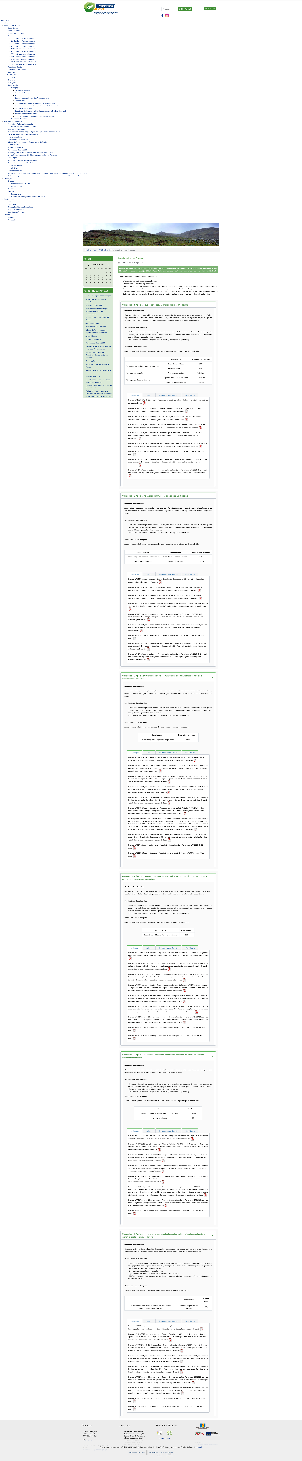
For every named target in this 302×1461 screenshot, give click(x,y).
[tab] (134, 395)
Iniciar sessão (210, 9)
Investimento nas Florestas (96, 327)
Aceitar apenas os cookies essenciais (161, 1452)
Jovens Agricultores (93, 323)
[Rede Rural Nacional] (159, 1434)
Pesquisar (186, 9)
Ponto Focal (165, 1438)
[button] (168, 305)
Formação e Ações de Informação (98, 296)
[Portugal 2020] (199, 1434)
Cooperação (90, 361)
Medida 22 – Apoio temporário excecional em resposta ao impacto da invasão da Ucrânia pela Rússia (99, 393)
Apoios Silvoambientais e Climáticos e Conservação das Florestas (97, 354)
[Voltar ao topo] (298, 1457)
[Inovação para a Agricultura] (169, 1434)
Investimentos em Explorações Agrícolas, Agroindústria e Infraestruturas (97, 311)
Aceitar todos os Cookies (137, 1452)
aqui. (200, 1447)
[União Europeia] (212, 1434)
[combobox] (169, 9)
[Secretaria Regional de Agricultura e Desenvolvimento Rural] (203, 1426)
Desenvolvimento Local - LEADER (98, 370)
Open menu (4, 20)
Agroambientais (91, 336)
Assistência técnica (93, 376)
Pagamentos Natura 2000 (95, 343)
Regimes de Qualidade (94, 305)
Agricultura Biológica (93, 339)
